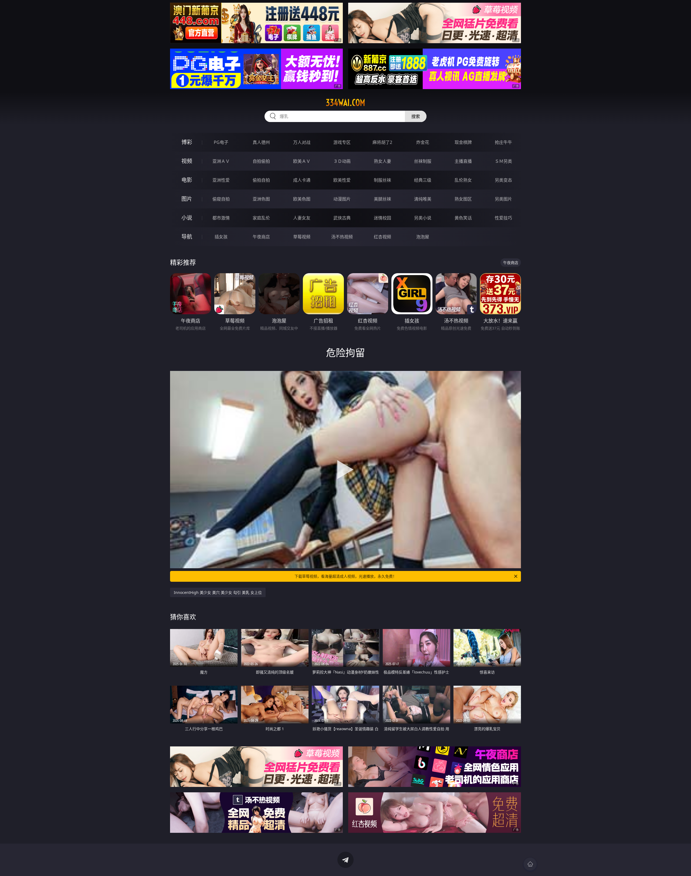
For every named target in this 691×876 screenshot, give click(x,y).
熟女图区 (463, 199)
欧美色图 (301, 199)
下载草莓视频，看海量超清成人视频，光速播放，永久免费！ (345, 576)
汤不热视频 (342, 237)
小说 (186, 217)
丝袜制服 (422, 161)
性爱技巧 (503, 218)
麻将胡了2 (382, 142)
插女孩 (221, 237)
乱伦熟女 (463, 180)
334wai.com (345, 102)
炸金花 (422, 142)
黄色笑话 (463, 218)
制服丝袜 (382, 180)
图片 (186, 198)
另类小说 (422, 218)
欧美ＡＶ (301, 161)
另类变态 (503, 180)
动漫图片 (342, 199)
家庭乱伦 (261, 218)
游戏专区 (342, 142)
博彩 (186, 142)
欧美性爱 (342, 180)
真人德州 (261, 142)
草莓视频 (301, 237)
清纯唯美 (422, 199)
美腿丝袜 (382, 199)
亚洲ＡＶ (221, 161)
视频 (186, 161)
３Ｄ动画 (342, 161)
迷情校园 (382, 218)
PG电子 (221, 142)
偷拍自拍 (261, 180)
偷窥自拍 (221, 199)
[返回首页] (530, 864)
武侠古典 (342, 218)
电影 (186, 180)
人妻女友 (301, 218)
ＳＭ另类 (503, 161)
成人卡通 (301, 180)
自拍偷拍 (261, 161)
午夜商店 (261, 237)
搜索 (415, 116)
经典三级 (422, 180)
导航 (186, 236)
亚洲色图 (261, 199)
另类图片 (503, 199)
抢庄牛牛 (503, 142)
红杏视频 (382, 237)
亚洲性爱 (221, 180)
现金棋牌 (463, 142)
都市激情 (221, 218)
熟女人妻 (382, 161)
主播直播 (463, 161)
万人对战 (301, 142)
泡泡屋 (422, 237)
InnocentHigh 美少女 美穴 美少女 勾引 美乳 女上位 (218, 592)
